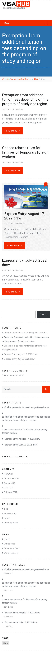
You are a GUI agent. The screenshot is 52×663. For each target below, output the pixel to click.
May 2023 (8, 474)
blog (6, 509)
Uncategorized (11, 522)
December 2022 (11, 478)
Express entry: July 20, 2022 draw (19, 359)
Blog (36, 79)
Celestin (19, 109)
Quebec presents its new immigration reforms (25, 332)
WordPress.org (11, 553)
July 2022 (8, 487)
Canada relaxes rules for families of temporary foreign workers (25, 152)
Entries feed (9, 544)
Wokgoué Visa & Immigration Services (16, 79)
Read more (11, 131)
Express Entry (10, 513)
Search (43, 314)
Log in (7, 539)
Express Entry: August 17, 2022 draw (20, 354)
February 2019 (10, 492)
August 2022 (9, 483)
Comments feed (11, 548)
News (6, 518)
